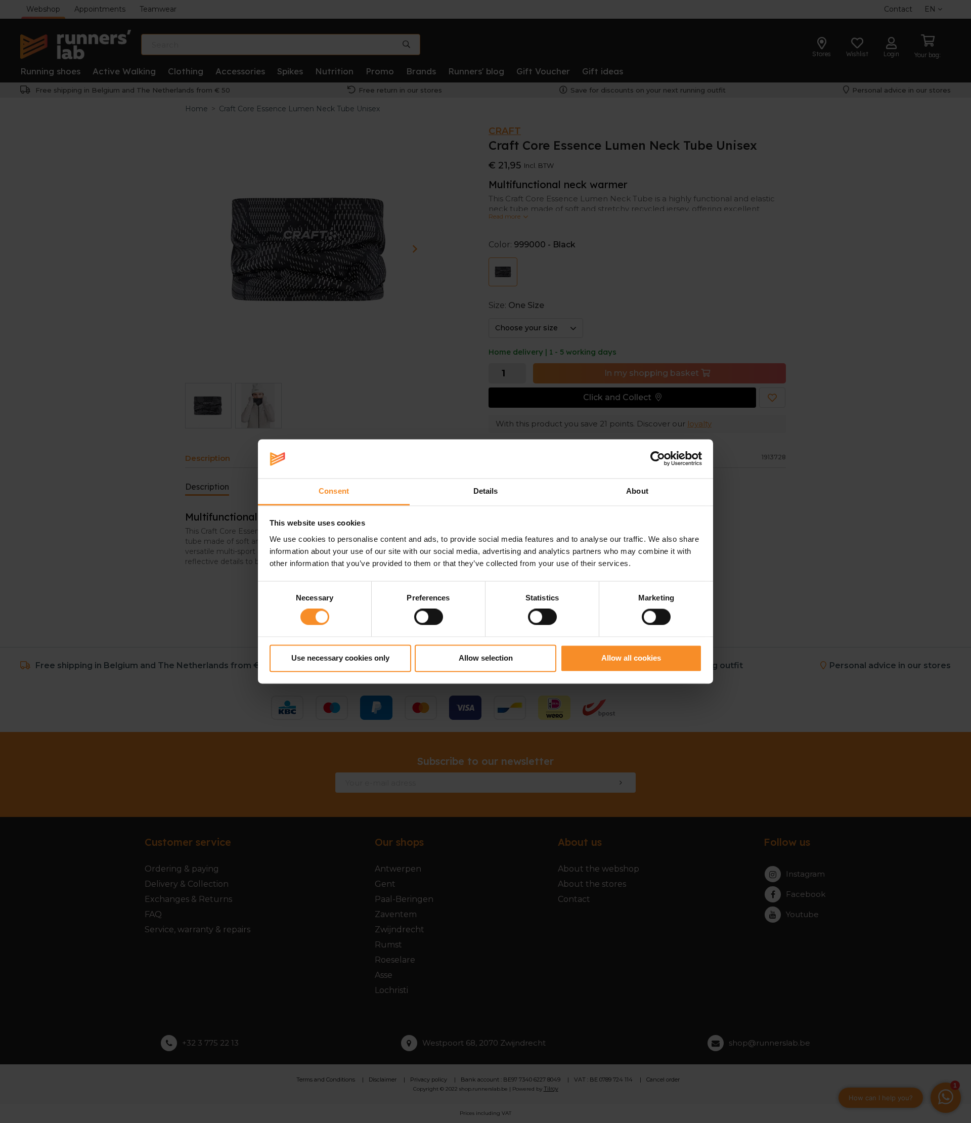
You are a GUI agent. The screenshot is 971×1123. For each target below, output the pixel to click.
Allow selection (486, 658)
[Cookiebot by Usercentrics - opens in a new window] (657, 458)
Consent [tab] (334, 491)
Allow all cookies (631, 658)
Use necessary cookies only (340, 658)
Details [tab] (485, 491)
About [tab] (637, 491)
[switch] (428, 617)
